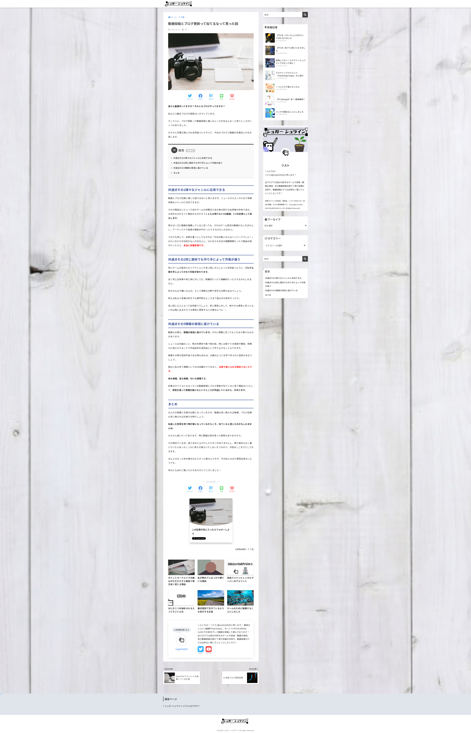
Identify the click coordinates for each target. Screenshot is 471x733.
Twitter (200, 653)
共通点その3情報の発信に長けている (190, 167)
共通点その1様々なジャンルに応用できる (192, 157)
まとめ (176, 172)
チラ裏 (250, 549)
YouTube (208, 653)
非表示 (190, 150)
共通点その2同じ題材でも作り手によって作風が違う (197, 162)
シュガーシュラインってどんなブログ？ (182, 705)
